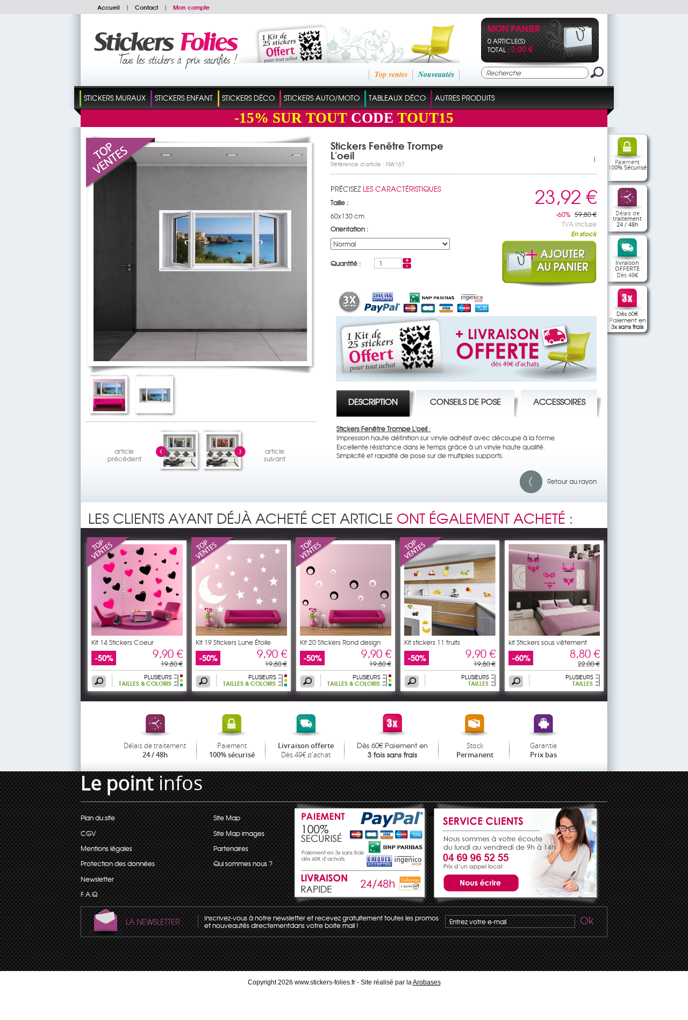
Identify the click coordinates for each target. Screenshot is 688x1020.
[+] (407, 260)
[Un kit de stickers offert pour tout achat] (335, 60)
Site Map (226, 817)
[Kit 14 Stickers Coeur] (108, 565)
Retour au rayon (569, 481)
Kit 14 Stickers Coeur (122, 642)
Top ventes (391, 74)
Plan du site (98, 817)
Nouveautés (436, 74)
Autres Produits (464, 98)
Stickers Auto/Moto (322, 98)
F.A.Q (89, 894)
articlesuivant (274, 453)
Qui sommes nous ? (243, 863)
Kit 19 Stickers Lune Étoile (233, 642)
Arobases (427, 982)
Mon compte (191, 7)
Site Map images (238, 833)
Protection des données (118, 863)
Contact (146, 7)
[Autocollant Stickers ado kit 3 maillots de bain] (554, 633)
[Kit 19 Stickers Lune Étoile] (212, 565)
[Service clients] (513, 901)
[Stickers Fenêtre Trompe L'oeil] (200, 358)
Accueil (108, 7)
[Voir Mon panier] (569, 55)
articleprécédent (124, 453)
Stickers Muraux (115, 98)
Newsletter (97, 879)
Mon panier (514, 29)
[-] (407, 266)
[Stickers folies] (165, 66)
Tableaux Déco (397, 98)
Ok (586, 922)
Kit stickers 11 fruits (432, 642)
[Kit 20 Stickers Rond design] (317, 565)
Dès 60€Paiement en (627, 319)
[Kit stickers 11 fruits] (421, 565)
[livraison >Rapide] (360, 885)
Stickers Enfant (184, 98)
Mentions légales (106, 848)
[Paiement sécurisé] (360, 834)
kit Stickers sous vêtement (547, 642)
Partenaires (230, 848)
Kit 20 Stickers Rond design (340, 642)
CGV (88, 833)
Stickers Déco (248, 98)
